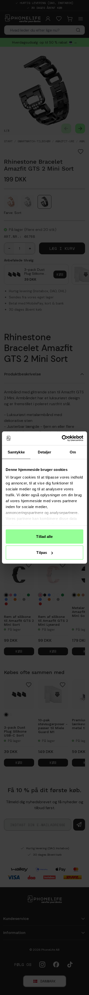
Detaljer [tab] (44, 452)
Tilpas (41, 552)
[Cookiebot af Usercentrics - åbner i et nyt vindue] (62, 438)
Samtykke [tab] (16, 452)
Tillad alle (44, 536)
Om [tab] (73, 452)
